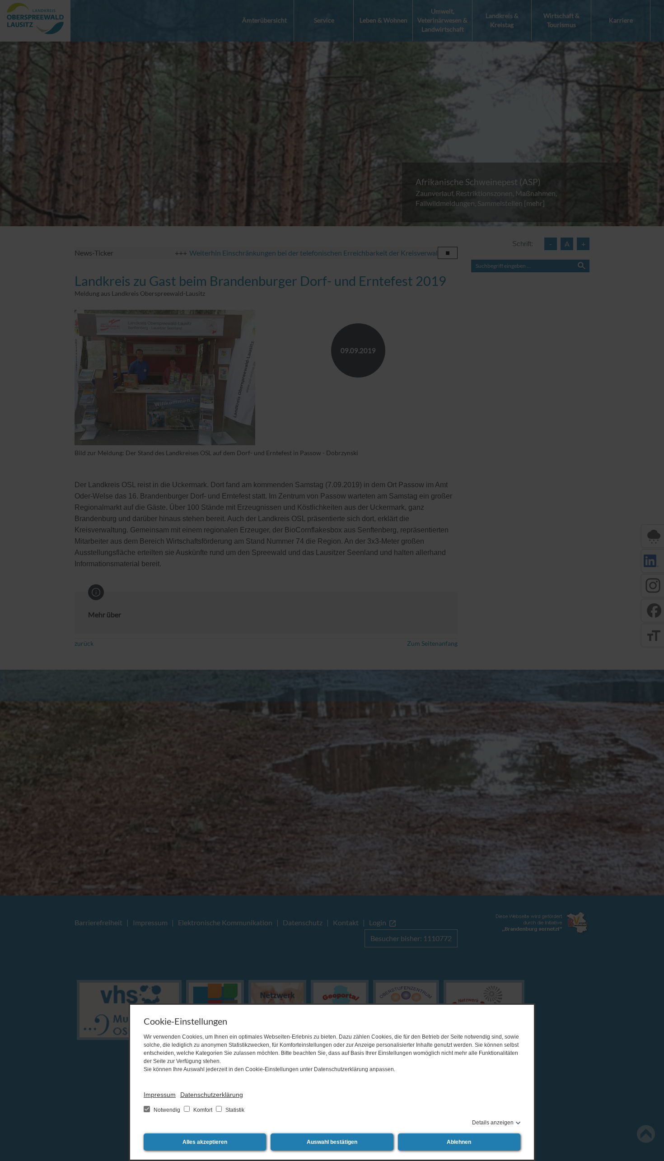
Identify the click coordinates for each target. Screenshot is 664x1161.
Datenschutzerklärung (211, 1094)
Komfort (203, 1110)
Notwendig (167, 1110)
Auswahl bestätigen (332, 1142)
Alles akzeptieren (204, 1142)
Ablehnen (459, 1142)
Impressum (160, 1094)
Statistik (234, 1110)
